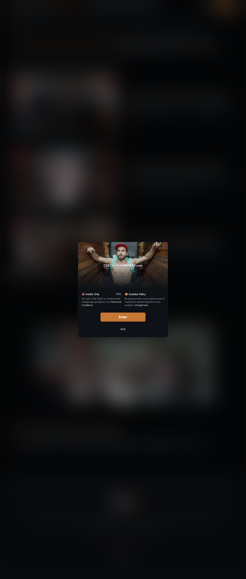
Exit (123, 329)
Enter (123, 317)
